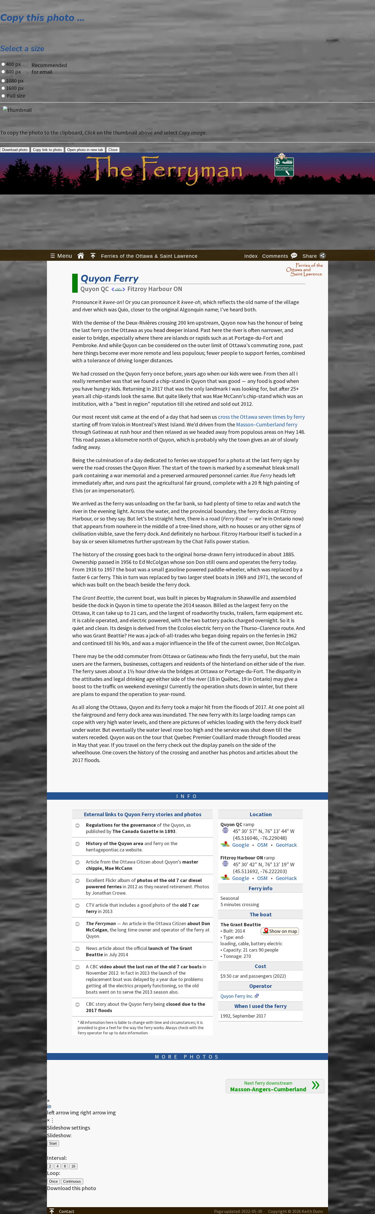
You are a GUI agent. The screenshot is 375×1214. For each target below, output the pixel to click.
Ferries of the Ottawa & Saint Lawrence (149, 256)
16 (73, 1166)
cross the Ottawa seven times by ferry (261, 416)
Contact (66, 1211)
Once (53, 1181)
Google (240, 844)
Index (251, 256)
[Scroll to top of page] (93, 255)
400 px (13, 64)
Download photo (14, 150)
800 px (13, 71)
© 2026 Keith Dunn (295, 1211)
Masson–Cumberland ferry (266, 424)
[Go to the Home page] (80, 255)
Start (53, 1143)
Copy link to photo (47, 150)
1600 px (15, 87)
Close (112, 150)
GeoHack (286, 844)
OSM (262, 844)
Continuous (72, 1181)
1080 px (15, 80)
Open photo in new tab (85, 150)
